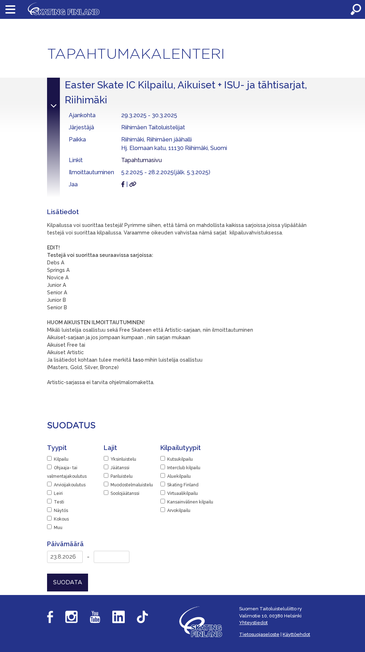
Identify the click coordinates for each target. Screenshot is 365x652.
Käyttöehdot (296, 634)
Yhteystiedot (253, 622)
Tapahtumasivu (141, 160)
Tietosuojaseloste (259, 634)
